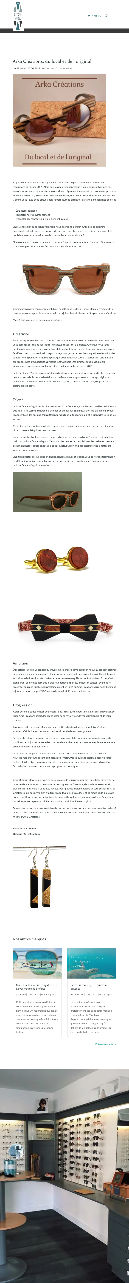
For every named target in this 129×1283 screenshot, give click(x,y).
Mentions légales (37, 1254)
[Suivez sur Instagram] (21, 1263)
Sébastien (21, 68)
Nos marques (48, 68)
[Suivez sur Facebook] (15, 1263)
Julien (23, 994)
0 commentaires (64, 68)
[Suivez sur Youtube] (28, 1263)
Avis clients (23, 1141)
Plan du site (20, 1254)
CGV (51, 1254)
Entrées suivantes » (105, 1044)
